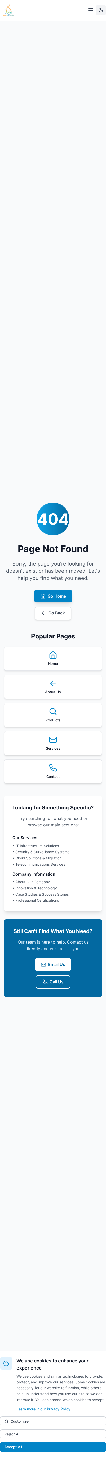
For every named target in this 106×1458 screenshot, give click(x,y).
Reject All (12, 1434)
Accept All (13, 1447)
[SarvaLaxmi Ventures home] (8, 10)
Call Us (57, 981)
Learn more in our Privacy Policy (43, 1409)
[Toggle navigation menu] (90, 10)
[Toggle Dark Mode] (101, 10)
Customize (20, 1421)
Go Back (56, 613)
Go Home (57, 596)
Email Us (56, 964)
